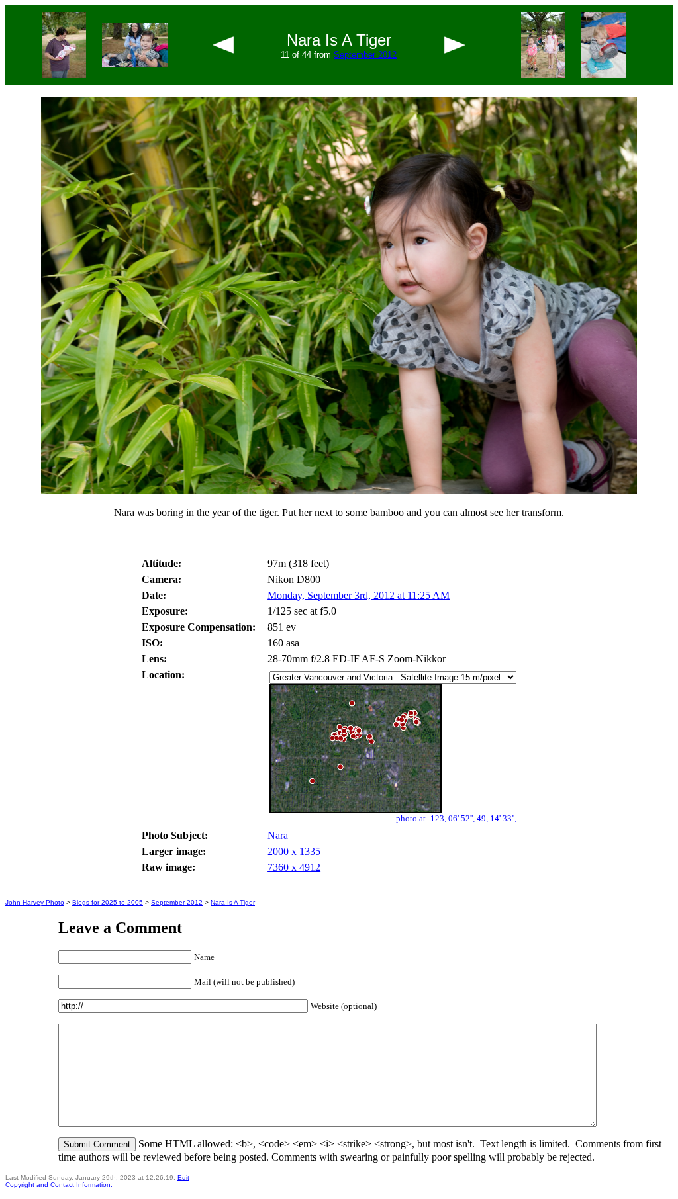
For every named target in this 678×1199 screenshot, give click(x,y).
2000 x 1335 (293, 851)
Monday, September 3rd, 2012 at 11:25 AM (358, 595)
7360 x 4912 (293, 867)
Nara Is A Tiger (233, 902)
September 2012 (365, 55)
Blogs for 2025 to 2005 (107, 902)
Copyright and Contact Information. (59, 1184)
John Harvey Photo (34, 902)
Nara (277, 835)
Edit (183, 1177)
